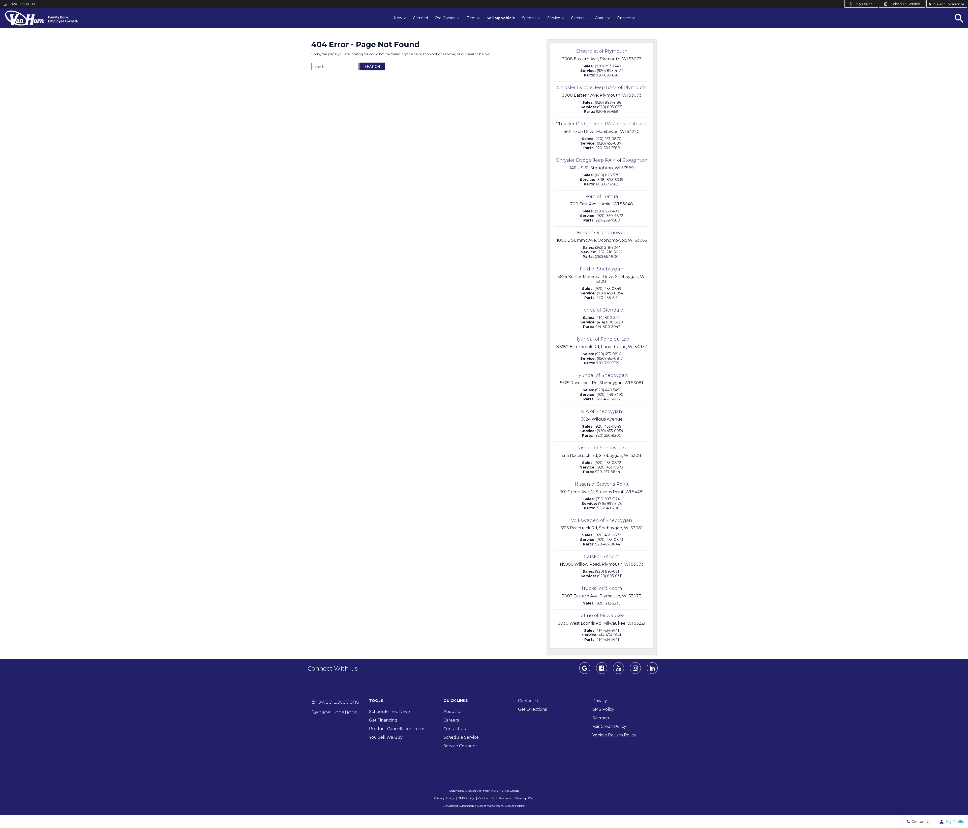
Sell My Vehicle (501, 18)
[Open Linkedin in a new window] (652, 670)
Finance (624, 18)
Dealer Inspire (515, 806)
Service (553, 18)
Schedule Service (905, 4)
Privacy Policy (444, 798)
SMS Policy (603, 709)
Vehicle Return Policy (614, 735)
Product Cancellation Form (396, 728)
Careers (577, 18)
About (600, 18)
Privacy (599, 700)
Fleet (471, 18)
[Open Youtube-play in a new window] (618, 670)
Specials (529, 18)
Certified (420, 18)
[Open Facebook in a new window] (601, 670)
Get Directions (532, 709)
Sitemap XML (524, 798)
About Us (452, 711)
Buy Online (863, 4)
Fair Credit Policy (609, 726)
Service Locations (334, 712)
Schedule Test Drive (389, 711)
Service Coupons (460, 745)
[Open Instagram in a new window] (635, 670)
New (398, 18)
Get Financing (383, 720)
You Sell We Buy (386, 737)
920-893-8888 (23, 4)
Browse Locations (335, 701)
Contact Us (454, 728)
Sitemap (600, 717)
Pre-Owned (445, 18)
